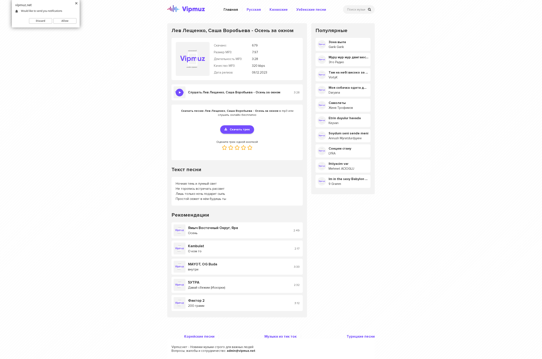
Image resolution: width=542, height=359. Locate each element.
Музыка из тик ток (280, 336)
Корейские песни (199, 336)
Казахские (279, 9)
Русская (254, 9)
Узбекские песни (311, 9)
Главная (231, 9)
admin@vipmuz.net (241, 351)
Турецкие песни (361, 336)
